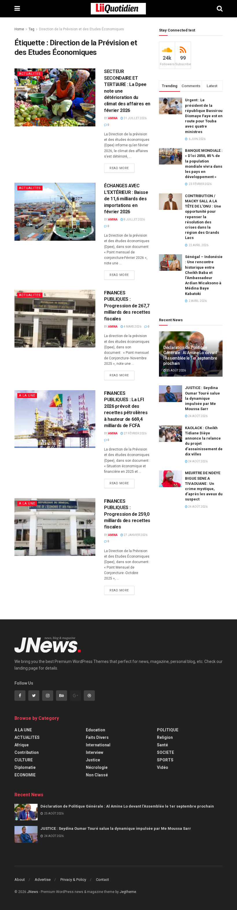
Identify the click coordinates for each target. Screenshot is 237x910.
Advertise (43, 879)
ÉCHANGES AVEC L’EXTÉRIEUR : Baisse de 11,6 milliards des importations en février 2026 (126, 198)
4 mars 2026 (132, 326)
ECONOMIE (25, 775)
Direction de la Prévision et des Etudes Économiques (81, 29)
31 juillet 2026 (135, 118)
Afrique (21, 745)
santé (162, 745)
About (19, 879)
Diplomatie (25, 767)
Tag (31, 29)
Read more (119, 168)
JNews (32, 892)
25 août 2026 (176, 370)
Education (95, 730)
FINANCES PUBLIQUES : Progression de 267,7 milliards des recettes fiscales (127, 306)
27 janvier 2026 (135, 535)
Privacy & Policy (73, 879)
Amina (113, 118)
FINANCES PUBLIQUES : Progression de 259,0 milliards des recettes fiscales (127, 514)
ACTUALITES (30, 74)
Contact (102, 879)
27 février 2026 (135, 433)
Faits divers (97, 737)
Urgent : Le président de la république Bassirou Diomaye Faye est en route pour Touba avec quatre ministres (204, 116)
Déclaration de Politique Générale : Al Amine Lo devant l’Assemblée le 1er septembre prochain (127, 806)
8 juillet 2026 (134, 219)
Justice (93, 760)
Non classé (97, 775)
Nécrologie (97, 767)
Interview (94, 752)
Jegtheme (128, 892)
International (98, 745)
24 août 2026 (198, 416)
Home (19, 29)
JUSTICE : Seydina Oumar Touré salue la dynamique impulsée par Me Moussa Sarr (202, 398)
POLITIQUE (167, 730)
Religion (165, 737)
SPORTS (165, 760)
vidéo (162, 767)
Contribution (26, 752)
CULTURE (23, 760)
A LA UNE (27, 395)
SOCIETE (165, 752)
